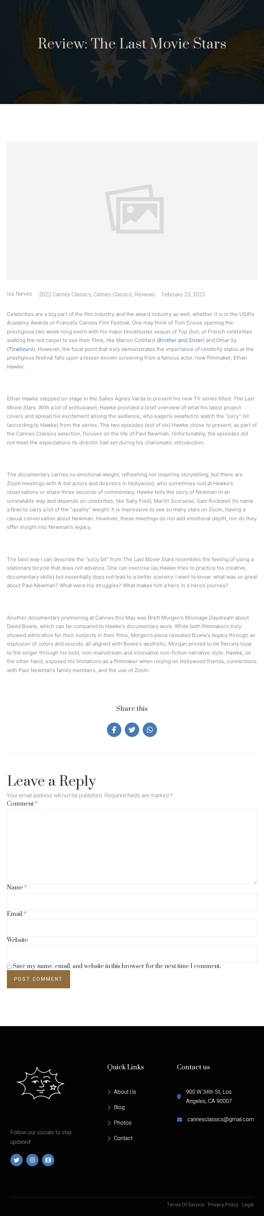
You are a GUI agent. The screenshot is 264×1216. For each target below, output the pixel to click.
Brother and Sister (180, 340)
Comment (22, 804)
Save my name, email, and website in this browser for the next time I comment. (117, 966)
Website (17, 940)
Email (16, 914)
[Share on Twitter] (132, 730)
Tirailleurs (21, 349)
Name (17, 887)
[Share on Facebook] (114, 730)
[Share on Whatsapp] (150, 730)
